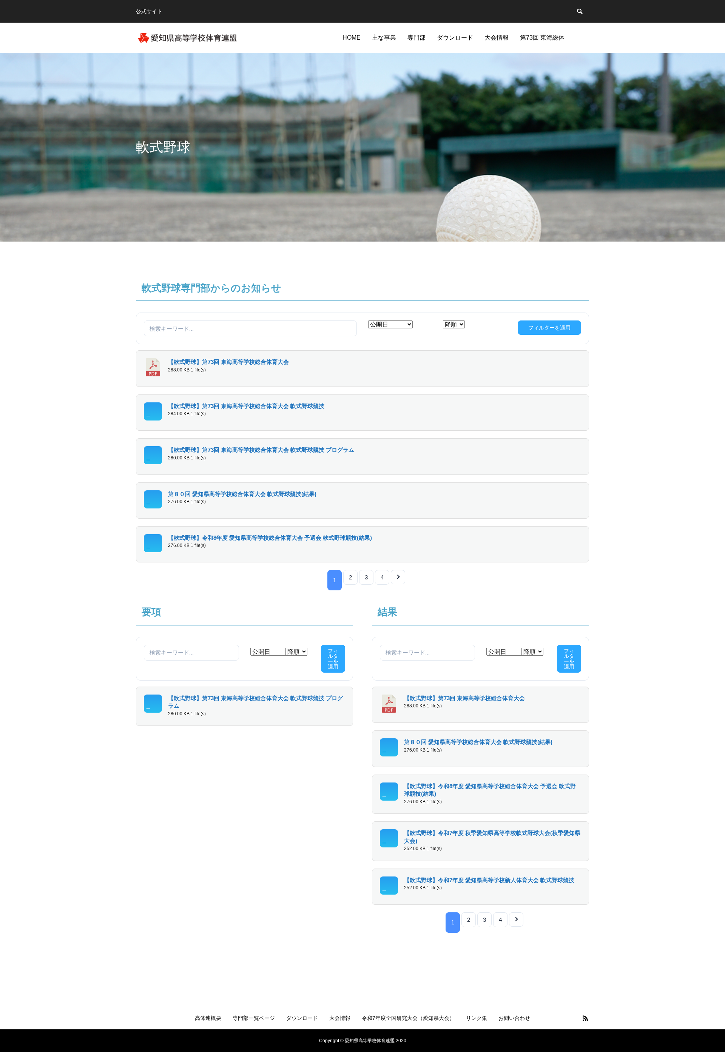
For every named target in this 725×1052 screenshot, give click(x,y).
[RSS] (585, 1018)
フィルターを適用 (549, 328)
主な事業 (384, 37)
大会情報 (496, 37)
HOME (351, 37)
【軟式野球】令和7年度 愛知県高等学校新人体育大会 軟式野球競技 (489, 880)
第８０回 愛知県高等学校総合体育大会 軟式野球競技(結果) (242, 494)
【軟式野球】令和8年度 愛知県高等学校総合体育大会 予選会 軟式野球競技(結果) (270, 538)
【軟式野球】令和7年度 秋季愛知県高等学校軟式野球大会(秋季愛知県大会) (492, 837)
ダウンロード (455, 37)
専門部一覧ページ (254, 1018)
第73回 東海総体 (542, 37)
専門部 (416, 37)
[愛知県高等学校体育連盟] (187, 38)
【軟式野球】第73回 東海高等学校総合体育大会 (228, 362)
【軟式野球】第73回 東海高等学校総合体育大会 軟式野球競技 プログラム (261, 450)
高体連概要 (208, 1018)
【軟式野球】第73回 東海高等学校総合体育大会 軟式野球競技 (246, 406)
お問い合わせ (514, 1018)
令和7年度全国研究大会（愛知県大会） (408, 1018)
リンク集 (476, 1018)
